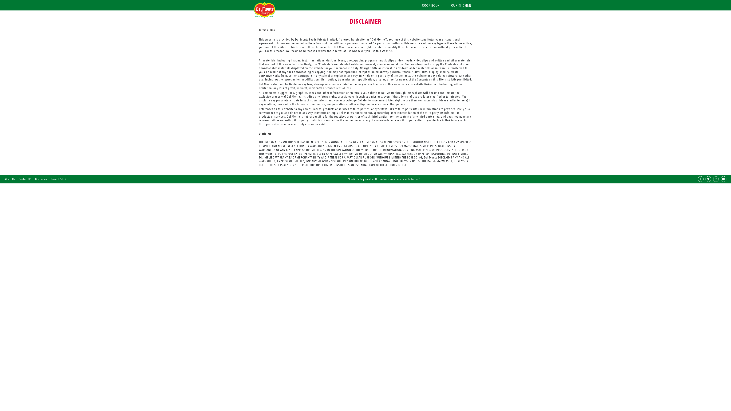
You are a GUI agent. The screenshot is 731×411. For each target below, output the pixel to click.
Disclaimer (41, 179)
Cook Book (431, 5)
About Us (10, 179)
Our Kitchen (461, 5)
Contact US (25, 179)
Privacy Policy (58, 179)
